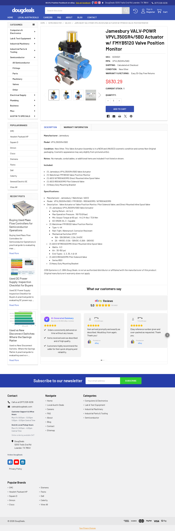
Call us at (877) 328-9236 (22, 402)
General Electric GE (18, 181)
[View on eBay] (90, 319)
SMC (12, 131)
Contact (92, 17)
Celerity (13, 175)
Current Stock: (115, 88)
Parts (15, 73)
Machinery (17, 79)
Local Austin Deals (28, 17)
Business (14, 105)
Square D (14, 142)
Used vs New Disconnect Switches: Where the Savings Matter (22, 335)
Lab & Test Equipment (20, 38)
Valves (16, 84)
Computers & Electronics (16, 31)
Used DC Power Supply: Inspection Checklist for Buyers (21, 282)
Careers (47, 17)
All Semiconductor (21, 62)
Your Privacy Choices (87, 528)
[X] (125, 116)
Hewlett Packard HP (19, 136)
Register (150, 12)
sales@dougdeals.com (22, 406)
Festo (12, 164)
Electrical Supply (18, 95)
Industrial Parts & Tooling (18, 50)
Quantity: (111, 95)
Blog (79, 17)
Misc (12, 111)
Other (15, 89)
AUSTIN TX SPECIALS (20, 116)
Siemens (14, 159)
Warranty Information (76, 127)
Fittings (16, 68)
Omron (13, 147)
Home (10, 17)
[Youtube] (16, 462)
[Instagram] (99, 2)
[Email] (113, 116)
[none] (72, 58)
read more (14, 253)
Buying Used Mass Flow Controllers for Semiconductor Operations (21, 225)
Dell (11, 170)
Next (99, 95)
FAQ (59, 17)
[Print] (119, 116)
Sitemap (51, 430)
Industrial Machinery (19, 43)
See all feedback (83, 3)
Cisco (12, 153)
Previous (45, 95)
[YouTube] (95, 2)
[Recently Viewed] (136, 11)
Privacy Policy (15, 468)
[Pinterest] (131, 116)
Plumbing (14, 100)
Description (50, 127)
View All (13, 187)
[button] (40, 335)
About (69, 17)
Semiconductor (17, 57)
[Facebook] (92, 2)
